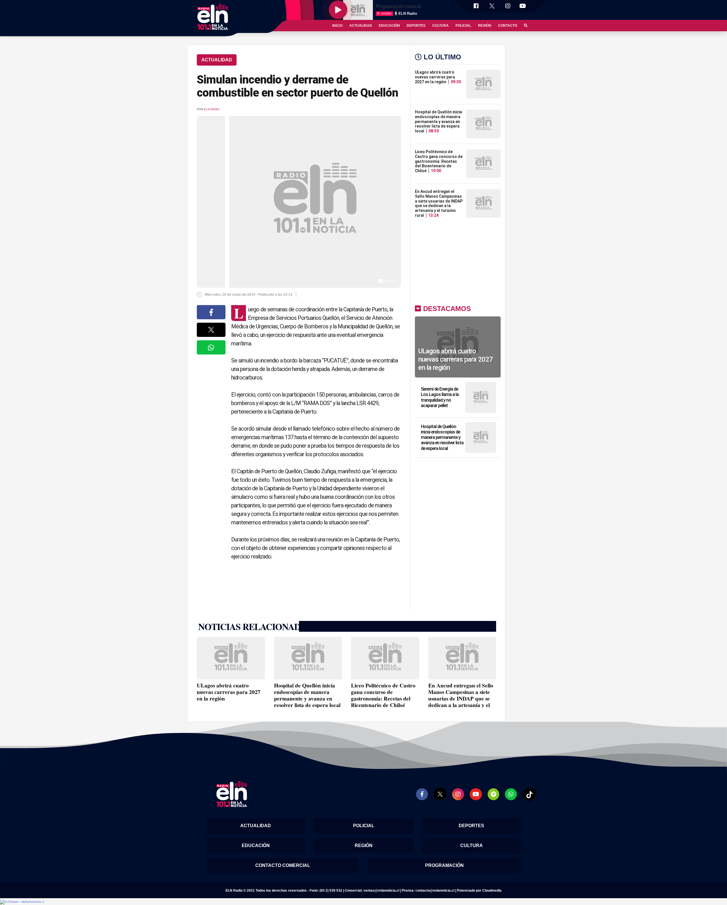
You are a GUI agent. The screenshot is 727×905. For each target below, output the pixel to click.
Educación (389, 26)
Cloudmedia (492, 891)
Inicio (337, 26)
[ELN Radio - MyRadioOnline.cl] (22, 902)
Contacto (507, 26)
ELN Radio (212, 109)
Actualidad (360, 26)
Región (484, 26)
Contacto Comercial (282, 865)
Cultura (440, 26)
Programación (444, 865)
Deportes (416, 26)
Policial (463, 26)
